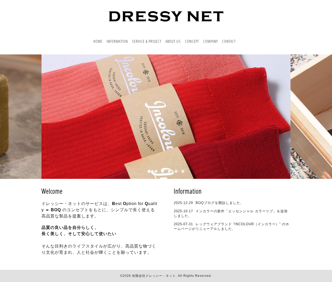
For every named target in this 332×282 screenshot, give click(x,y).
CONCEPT (192, 41)
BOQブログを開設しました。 (220, 203)
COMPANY (210, 41)
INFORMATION (117, 41)
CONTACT (229, 41)
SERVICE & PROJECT (146, 41)
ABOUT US (173, 41)
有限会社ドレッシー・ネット (154, 276)
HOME (97, 41)
